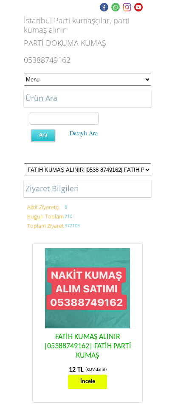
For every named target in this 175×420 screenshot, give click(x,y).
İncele (87, 381)
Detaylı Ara (84, 133)
